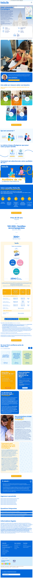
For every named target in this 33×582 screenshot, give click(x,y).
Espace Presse (5, 558)
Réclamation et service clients (20, 566)
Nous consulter (21, 308)
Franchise (25, 543)
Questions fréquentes (5, 551)
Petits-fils (4, 543)
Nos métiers (16, 546)
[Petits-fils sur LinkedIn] (6, 564)
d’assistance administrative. (22, 433)
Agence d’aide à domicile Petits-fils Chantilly (9, 504)
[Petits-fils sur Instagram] (8, 564)
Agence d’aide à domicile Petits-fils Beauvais (9, 499)
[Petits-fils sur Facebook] (2, 564)
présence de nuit (21, 430)
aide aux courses (24, 426)
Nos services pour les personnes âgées (5, 545)
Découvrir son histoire (14, 80)
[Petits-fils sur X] (4, 564)
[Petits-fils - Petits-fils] (5, 3)
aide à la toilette (17, 426)
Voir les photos (16, 69)
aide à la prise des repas (27, 425)
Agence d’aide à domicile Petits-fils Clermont (9, 500)
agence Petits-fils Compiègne (6, 452)
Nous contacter (4, 552)
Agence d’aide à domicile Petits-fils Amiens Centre (10, 498)
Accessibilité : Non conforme (12, 566)
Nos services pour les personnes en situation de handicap (7, 547)
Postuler (8, 387)
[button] (2, 55)
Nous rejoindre (17, 543)
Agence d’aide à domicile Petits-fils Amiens (8, 503)
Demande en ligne (17, 124)
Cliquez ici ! (21, 0)
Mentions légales (7, 566)
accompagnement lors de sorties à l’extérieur (22, 427)
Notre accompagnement (27, 546)
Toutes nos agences (5, 550)
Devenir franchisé (25, 547)
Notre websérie (16, 547)
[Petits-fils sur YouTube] (9, 564)
